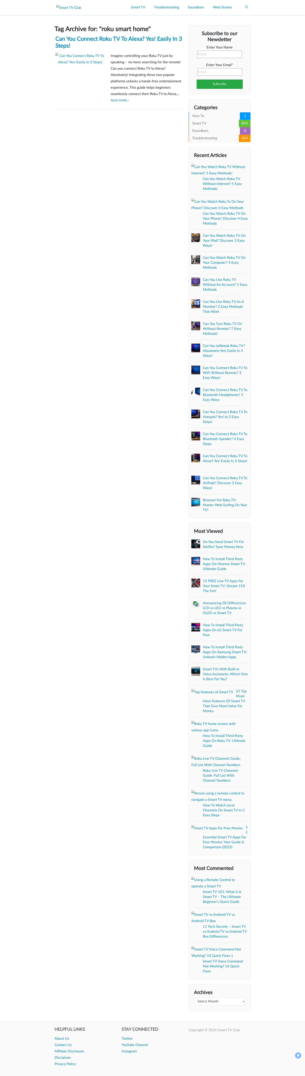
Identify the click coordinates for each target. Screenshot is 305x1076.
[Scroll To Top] (297, 1068)
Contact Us (63, 1045)
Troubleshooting (166, 7)
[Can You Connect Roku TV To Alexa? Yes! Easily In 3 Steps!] (80, 69)
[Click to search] (246, 7)
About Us (62, 1038)
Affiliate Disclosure (69, 1051)
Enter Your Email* (219, 65)
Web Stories (222, 7)
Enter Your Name (220, 47)
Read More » (120, 100)
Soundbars (196, 7)
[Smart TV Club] (68, 8)
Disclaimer (63, 1057)
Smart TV (138, 7)
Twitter (127, 1038)
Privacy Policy (65, 1064)
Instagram (129, 1051)
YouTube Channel (135, 1045)
